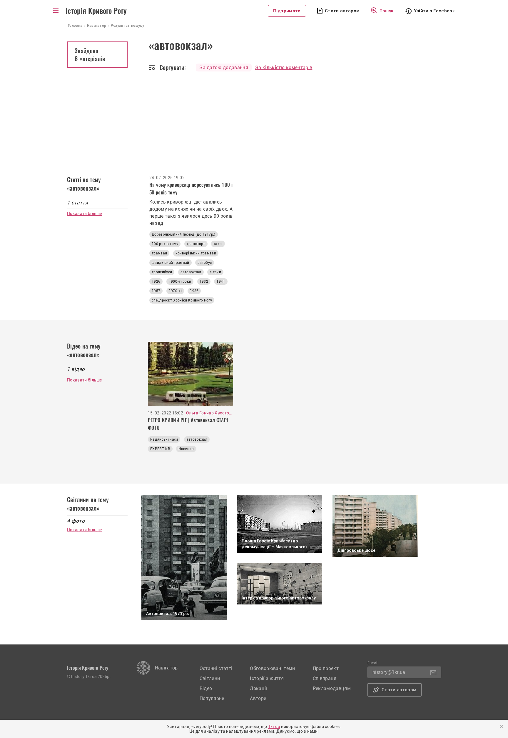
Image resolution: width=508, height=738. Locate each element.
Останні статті (216, 668)
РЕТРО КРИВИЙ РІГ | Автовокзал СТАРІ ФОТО (188, 424)
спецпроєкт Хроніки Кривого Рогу (182, 300)
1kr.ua (274, 726)
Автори (258, 698)
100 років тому (165, 244)
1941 (220, 281)
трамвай (159, 253)
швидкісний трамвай (170, 263)
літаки (215, 272)
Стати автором (342, 11)
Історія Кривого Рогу (96, 11)
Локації (258, 688)
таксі (218, 244)
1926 (156, 281)
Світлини (210, 678)
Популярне (212, 698)
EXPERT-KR (160, 449)
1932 (204, 281)
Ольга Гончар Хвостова (209, 413)
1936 (194, 291)
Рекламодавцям (332, 688)
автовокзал (191, 272)
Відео (206, 688)
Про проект (326, 668)
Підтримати (287, 11)
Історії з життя (267, 678)
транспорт (196, 244)
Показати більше (84, 213)
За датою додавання (223, 67)
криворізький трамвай (196, 253)
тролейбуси (162, 272)
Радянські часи (164, 439)
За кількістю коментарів (283, 67)
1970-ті (175, 291)
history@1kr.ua (388, 672)
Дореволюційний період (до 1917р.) (183, 234)
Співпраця (325, 678)
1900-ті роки (180, 281)
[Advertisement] (254, 121)
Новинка (186, 449)
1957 (156, 291)
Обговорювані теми (272, 668)
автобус (205, 263)
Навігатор (166, 668)
